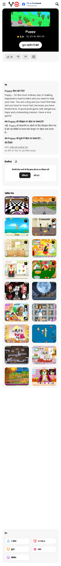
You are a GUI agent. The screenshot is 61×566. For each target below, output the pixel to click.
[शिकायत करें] (25, 57)
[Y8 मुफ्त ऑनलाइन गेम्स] (14, 4)
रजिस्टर (25, 175)
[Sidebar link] (4, 4)
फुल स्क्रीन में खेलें (30, 45)
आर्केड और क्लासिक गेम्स (19, 147)
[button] (9, 142)
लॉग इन (36, 175)
